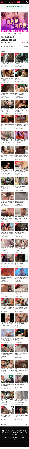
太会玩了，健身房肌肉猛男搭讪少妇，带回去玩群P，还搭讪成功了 (7, 187)
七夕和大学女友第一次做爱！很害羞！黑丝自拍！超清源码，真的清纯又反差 (21, 308)
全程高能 (17, 78)
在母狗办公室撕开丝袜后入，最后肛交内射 (7, 248)
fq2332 (18, 173)
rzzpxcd (4, 157)
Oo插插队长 (19, 280)
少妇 (14, 39)
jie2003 (4, 417)
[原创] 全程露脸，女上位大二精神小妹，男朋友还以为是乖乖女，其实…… (7, 324)
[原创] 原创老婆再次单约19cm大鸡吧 (6, 278)
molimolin (5, 219)
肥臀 (10, 39)
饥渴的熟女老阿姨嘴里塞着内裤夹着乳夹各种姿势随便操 (21, 278)
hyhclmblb (19, 188)
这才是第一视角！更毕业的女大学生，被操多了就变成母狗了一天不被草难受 (7, 218)
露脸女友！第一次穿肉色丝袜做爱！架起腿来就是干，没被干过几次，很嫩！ (21, 370)
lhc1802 (4, 46)
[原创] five (3, 293)
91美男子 (19, 127)
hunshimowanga (6, 173)
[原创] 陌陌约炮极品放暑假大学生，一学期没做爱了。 (21, 248)
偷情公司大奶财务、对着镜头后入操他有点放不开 (7, 63)
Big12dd (18, 294)
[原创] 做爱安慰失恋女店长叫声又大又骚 (7, 78)
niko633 (4, 96)
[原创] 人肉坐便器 (19, 263)
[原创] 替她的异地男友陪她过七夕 (21, 416)
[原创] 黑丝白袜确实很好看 (21, 293)
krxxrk (18, 65)
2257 (7, 431)
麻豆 (20, 431)
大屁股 (6, 39)
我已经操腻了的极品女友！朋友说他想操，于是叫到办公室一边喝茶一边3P (7, 308)
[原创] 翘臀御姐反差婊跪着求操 (7, 125)
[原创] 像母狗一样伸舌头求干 (7, 263)
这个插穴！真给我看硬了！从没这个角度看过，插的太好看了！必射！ (7, 202)
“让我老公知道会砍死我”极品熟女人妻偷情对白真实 (21, 171)
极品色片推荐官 (20, 96)
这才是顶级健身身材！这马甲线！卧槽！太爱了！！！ (7, 171)
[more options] (27, 424)
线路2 (14, 34)
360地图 (13, 432)
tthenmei (4, 387)
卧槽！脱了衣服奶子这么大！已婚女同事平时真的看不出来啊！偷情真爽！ (21, 218)
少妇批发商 (19, 111)
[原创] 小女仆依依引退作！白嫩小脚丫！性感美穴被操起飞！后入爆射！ (7, 339)
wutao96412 (5, 204)
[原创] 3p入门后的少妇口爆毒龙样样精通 (21, 354)
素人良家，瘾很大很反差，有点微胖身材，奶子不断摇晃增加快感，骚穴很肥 (21, 110)
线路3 (19, 34)
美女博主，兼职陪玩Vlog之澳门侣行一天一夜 (7, 385)
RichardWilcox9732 (7, 142)
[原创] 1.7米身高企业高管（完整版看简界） (20, 187)
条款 (3, 431)
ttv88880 (5, 65)
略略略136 (5, 250)
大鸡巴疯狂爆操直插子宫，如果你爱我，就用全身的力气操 (7, 140)
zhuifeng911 (5, 188)
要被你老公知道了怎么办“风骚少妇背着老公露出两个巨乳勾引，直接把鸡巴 (21, 156)
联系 (16, 434)
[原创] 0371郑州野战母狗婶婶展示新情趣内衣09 (21, 202)
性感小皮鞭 (19, 250)
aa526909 (19, 79)
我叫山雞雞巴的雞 (6, 340)
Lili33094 (5, 402)
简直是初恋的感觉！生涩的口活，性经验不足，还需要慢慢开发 (7, 370)
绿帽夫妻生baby (6, 80)
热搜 (11, 431)
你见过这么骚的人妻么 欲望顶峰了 (7, 156)
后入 (2, 39)
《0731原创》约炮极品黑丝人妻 (21, 339)
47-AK (18, 356)
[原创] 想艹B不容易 (19, 384)
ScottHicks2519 (20, 402)
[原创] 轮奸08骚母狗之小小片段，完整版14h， (21, 233)
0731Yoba (19, 340)
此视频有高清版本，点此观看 (14, 7)
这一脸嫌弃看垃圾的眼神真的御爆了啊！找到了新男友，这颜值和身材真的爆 (21, 141)
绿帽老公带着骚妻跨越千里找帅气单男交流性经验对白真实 (7, 233)
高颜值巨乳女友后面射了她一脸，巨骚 (7, 94)
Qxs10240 (5, 127)
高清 (25, 34)
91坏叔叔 (19, 142)
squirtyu (18, 417)
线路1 (9, 34)
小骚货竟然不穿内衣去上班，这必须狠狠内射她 (7, 354)
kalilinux (4, 294)
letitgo (18, 264)
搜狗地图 (7, 432)
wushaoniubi (19, 204)
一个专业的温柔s (20, 235)
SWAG (16, 431)
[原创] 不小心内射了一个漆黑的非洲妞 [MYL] (21, 63)
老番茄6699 (5, 111)
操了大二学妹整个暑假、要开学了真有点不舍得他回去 (7, 416)
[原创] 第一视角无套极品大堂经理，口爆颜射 (7, 109)
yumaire (18, 385)
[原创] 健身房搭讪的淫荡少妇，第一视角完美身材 (21, 323)
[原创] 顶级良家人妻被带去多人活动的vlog (7, 400)
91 (14, 2)
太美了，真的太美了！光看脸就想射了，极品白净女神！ (21, 400)
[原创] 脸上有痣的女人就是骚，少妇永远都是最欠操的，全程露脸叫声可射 (21, 94)
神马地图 (19, 432)
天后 (4, 280)
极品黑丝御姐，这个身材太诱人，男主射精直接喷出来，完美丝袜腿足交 (21, 125)
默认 (4, 34)
